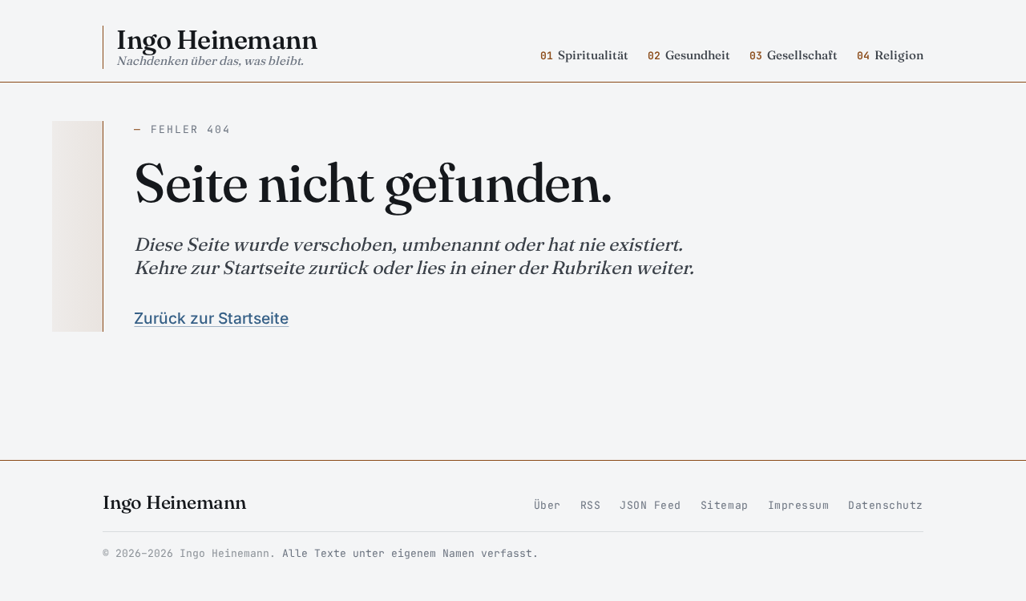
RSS (590, 505)
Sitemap (725, 505)
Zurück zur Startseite (211, 318)
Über (547, 505)
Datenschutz (885, 505)
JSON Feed (650, 505)
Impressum (799, 505)
